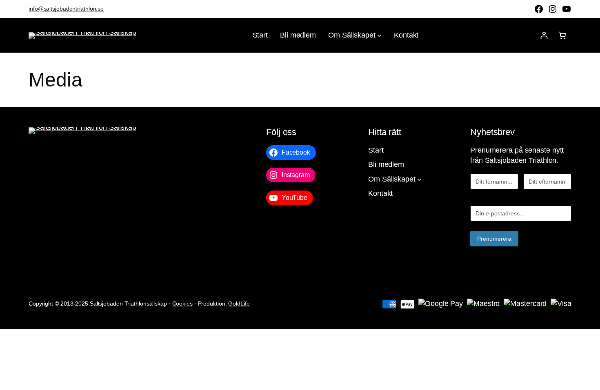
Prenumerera (494, 238)
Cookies (182, 303)
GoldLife (238, 303)
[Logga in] (544, 35)
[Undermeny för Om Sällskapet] (379, 35)
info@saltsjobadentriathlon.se (66, 8)
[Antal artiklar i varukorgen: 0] (562, 35)
